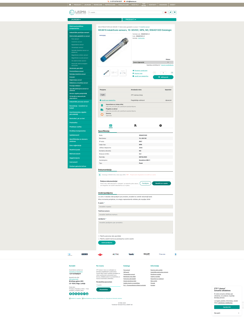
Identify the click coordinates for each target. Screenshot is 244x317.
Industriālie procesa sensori (79, 102)
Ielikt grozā (164, 77)
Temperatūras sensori (129, 274)
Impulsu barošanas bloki (129, 281)
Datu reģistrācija (75, 145)
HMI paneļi (126, 272)
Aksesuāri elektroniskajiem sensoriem (79, 64)
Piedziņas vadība (75, 127)
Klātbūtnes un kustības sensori (79, 83)
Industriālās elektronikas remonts (159, 272)
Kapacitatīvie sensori (77, 44)
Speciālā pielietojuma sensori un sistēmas (79, 89)
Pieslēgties (145, 183)
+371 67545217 (75, 274)
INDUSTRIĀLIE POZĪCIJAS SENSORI (108, 27)
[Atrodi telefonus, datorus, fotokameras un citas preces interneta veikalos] (102, 298)
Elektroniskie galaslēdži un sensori (80, 36)
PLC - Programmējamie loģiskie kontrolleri (134, 285)
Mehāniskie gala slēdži (76, 68)
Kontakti (153, 285)
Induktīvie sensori (76, 42)
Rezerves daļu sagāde (156, 270)
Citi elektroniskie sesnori (78, 60)
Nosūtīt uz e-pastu (161, 183)
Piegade (153, 283)
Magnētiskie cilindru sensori (79, 55)
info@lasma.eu (131, 1)
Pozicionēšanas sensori (76, 71)
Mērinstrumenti (75, 154)
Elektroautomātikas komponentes (76, 27)
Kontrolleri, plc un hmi (77, 118)
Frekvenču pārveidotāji (129, 278)
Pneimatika (73, 122)
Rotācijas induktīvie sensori (78, 74)
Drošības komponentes (78, 131)
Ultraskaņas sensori (77, 47)
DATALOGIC (141, 38)
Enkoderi (72, 77)
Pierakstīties (104, 289)
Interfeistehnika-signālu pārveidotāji (78, 113)
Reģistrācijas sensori (76, 80)
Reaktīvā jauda (75, 150)
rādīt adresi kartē (73, 279)
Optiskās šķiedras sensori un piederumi (80, 51)
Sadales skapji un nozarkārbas (131, 283)
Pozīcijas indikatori (75, 85)
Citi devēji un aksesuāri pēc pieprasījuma (78, 97)
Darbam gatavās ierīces (78, 166)
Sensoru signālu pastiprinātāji (78, 93)
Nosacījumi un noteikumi (157, 278)
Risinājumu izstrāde (156, 274)
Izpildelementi (74, 135)
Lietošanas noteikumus (225, 303)
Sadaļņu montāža (155, 276)
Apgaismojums (75, 158)
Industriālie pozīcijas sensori (79, 32)
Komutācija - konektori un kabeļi (78, 107)
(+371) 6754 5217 (116, 1)
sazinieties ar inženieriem (76, 271)
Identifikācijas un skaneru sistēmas (78, 140)
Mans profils (154, 281)
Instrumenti (73, 162)
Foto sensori (75, 39)
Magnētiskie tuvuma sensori (79, 58)
